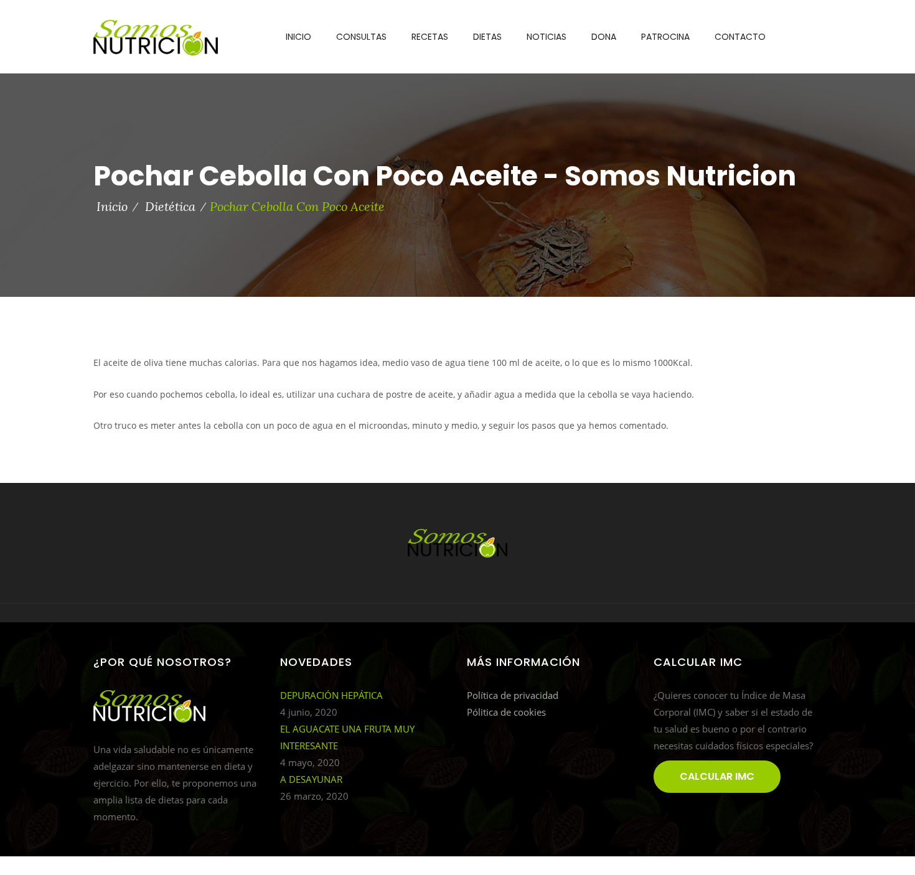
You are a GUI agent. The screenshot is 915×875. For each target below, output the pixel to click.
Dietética (170, 206)
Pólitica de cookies (506, 712)
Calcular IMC (717, 776)
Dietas (487, 36)
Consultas (361, 36)
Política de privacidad (512, 695)
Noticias (546, 36)
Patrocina (665, 36)
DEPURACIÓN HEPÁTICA (331, 695)
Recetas (429, 36)
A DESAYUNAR (311, 779)
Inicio (298, 36)
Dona (603, 36)
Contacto (740, 36)
